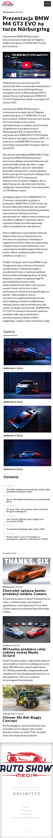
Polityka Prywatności (26, 817)
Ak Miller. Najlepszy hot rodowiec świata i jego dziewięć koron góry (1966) (28, 490)
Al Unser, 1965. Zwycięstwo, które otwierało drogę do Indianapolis (27, 510)
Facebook (26, 814)
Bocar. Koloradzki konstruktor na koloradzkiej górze (28, 500)
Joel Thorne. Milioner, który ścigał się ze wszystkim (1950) (25, 520)
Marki (26, 807)
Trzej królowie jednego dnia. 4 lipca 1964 (25, 529)
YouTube (26, 810)
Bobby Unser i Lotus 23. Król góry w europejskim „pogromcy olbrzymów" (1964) (27, 537)
